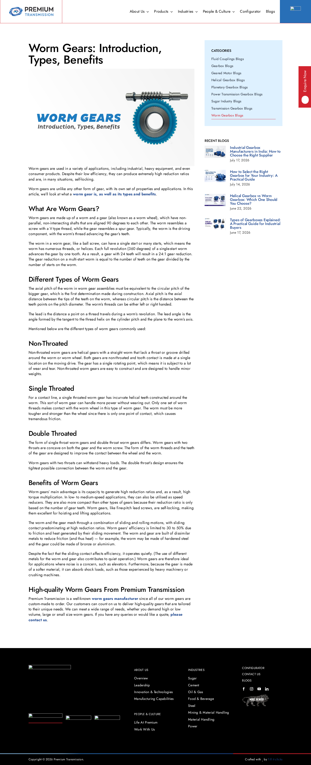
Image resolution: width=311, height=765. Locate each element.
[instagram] (251, 689)
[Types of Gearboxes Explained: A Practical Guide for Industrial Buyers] (215, 224)
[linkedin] (266, 689)
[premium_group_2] (50, 667)
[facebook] (243, 689)
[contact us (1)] (295, 8)
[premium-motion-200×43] (78, 717)
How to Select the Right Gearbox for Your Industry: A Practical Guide (253, 175)
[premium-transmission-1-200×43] (45, 715)
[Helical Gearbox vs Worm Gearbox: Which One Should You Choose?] (215, 200)
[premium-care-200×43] (107, 717)
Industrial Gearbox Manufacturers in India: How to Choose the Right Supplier (255, 151)
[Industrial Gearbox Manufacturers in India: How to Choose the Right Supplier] (215, 152)
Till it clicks (275, 759)
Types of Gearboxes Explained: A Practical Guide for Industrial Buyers (255, 223)
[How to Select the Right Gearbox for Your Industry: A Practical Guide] (215, 176)
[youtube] (259, 689)
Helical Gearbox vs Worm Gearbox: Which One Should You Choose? (253, 199)
